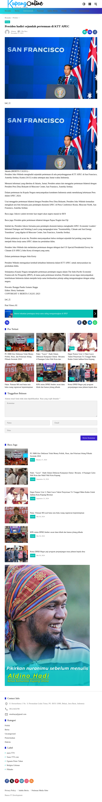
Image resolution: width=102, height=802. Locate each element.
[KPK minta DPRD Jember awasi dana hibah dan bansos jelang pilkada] (51, 372)
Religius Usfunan (13, 765)
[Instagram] (26, 781)
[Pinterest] (17, 781)
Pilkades (10, 769)
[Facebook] (79, 322)
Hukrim (8, 742)
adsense (13, 31)
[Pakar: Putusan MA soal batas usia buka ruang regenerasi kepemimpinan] (19, 372)
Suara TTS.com (13, 757)
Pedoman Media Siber (40, 790)
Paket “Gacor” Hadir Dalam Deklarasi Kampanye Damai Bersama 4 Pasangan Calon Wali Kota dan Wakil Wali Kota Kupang (50, 357)
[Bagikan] (95, 32)
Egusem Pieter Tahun (15, 761)
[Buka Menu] (89, 4)
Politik (7, 22)
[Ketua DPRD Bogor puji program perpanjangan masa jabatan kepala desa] (82, 372)
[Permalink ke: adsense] (8, 32)
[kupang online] (25, 4)
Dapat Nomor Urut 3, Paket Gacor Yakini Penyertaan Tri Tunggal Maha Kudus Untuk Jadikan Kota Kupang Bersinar (82, 357)
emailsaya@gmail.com (17, 714)
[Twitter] (84, 322)
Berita (8, 348)
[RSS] (31, 781)
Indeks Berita (24, 790)
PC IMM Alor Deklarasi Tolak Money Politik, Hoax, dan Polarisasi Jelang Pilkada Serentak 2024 (19, 356)
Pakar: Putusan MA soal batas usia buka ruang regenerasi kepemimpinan (19, 386)
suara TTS (11, 753)
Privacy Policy (10, 790)
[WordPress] (22, 781)
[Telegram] (90, 322)
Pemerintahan (10, 738)
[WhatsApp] (95, 322)
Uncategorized (10, 734)
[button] (84, 4)
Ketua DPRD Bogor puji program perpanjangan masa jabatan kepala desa (82, 386)
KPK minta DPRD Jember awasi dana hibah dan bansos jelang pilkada (50, 386)
